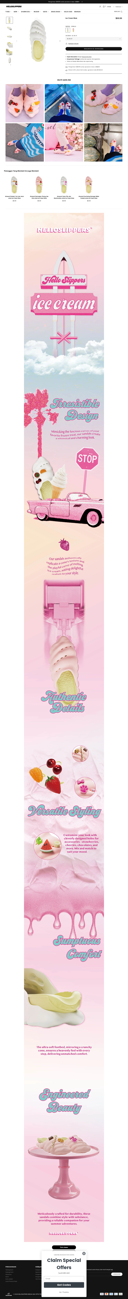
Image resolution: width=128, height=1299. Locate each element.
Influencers (9, 1274)
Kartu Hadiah (9, 1279)
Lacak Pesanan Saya (11, 1281)
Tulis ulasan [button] (64, 1247)
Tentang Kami (9, 1270)
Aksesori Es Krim (87, 57)
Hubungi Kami (9, 1272)
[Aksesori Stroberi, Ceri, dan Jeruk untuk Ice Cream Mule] (14, 185)
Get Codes (64, 1285)
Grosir (7, 1276)
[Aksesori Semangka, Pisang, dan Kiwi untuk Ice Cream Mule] (39, 185)
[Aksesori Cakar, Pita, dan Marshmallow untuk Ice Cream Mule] (64, 185)
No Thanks (64, 1292)
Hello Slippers (14, 6)
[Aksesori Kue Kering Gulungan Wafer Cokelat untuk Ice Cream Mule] (88, 185)
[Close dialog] (84, 1253)
